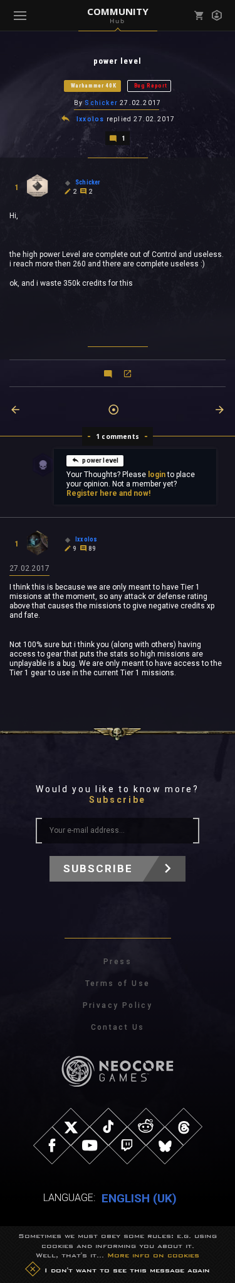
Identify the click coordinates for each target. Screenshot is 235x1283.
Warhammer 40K (94, 86)
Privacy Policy (118, 1005)
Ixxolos (90, 119)
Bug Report (150, 86)
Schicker (101, 102)
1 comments (117, 436)
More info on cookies (153, 1255)
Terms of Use (117, 983)
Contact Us (118, 1027)
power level (100, 460)
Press (117, 961)
